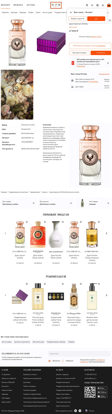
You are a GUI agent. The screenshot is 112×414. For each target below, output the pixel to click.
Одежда (22, 12)
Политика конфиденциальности (35, 398)
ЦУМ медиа (6, 398)
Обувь (30, 12)
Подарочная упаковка (64, 390)
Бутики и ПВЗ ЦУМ (8, 382)
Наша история (7, 390)
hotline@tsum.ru (90, 378)
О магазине (6, 374)
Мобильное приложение (32, 378)
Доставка (26, 382)
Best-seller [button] (73, 27)
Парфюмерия (35, 192)
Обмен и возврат (29, 386)
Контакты (5, 386)
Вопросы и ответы (30, 374)
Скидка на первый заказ (32, 394)
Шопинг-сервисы (62, 374)
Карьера (5, 394)
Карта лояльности (63, 406)
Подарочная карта (63, 382)
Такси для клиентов (63, 402)
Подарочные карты (62, 12)
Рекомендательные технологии (34, 406)
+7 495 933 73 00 (91, 374)
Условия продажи (29, 390)
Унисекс (45, 192)
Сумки (37, 12)
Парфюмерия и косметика (18, 192)
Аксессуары (47, 12)
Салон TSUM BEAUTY (63, 398)
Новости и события (9, 378)
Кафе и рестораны (63, 394)
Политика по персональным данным (36, 402)
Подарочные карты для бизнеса (67, 386)
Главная (4, 192)
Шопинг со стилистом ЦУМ (65, 378)
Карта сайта (6, 402)
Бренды (14, 12)
